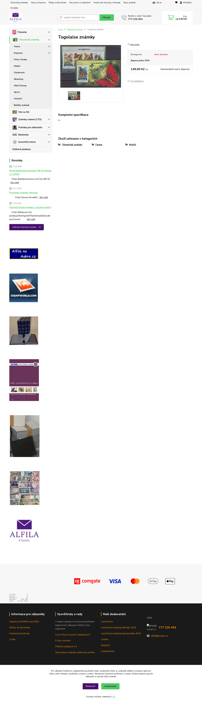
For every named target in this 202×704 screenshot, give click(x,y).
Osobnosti (19, 72)
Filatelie (22, 32)
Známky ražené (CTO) (30, 119)
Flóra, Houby (20, 59)
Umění (17, 66)
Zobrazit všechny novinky (24, 227)
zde (113, 696)
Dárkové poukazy (21, 149)
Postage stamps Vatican (23, 192)
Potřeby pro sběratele (30, 127)
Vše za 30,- (24, 112)
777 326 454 (135, 19)
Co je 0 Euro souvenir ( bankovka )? (72, 634)
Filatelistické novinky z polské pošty (30, 207)
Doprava (18, 53)
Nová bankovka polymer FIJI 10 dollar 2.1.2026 (30, 172)
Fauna (17, 46)
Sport (17, 92)
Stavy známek (129, 2)
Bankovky (23, 134)
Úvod (60, 29)
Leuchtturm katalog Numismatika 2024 (121, 633)
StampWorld (107, 651)
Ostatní (18, 98)
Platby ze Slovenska (57, 2)
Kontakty (14, 8)
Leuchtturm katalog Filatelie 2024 (118, 627)
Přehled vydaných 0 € (66, 646)
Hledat (107, 17)
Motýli (132, 144)
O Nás (12, 639)
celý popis (134, 44)
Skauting (18, 79)
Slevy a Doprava (38, 2)
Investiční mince (27, 141)
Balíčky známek (21, 105)
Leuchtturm (107, 621)
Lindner (105, 639)
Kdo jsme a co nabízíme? (80, 2)
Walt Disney (20, 85)
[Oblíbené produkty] (176, 5)
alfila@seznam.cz (159, 635)
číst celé (14, 182)
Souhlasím (110, 686)
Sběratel (105, 645)
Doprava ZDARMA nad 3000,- (24, 621)
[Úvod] (32, 17)
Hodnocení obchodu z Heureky (107, 2)
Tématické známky (29, 39)
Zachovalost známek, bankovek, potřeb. (75, 652)
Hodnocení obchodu (19, 633)
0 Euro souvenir (63, 640)
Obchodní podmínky (19, 2)
